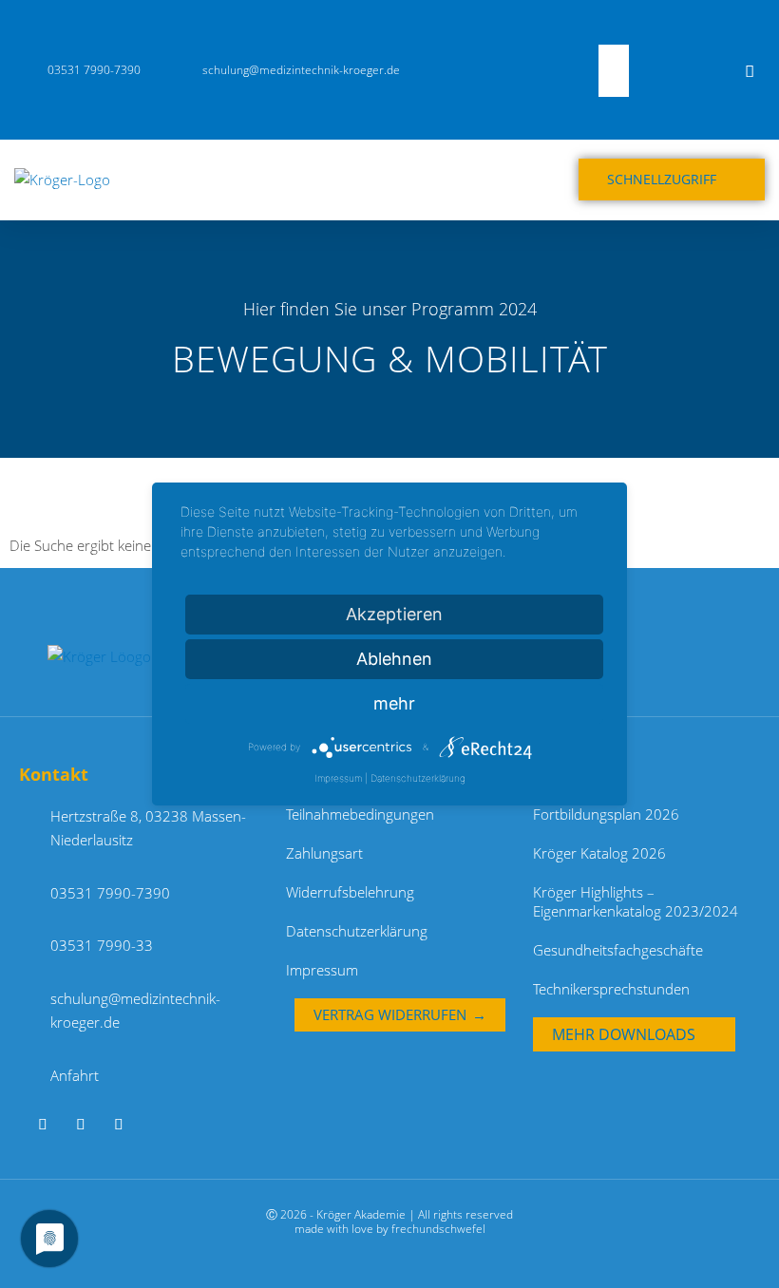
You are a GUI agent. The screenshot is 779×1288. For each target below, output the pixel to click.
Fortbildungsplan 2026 (606, 814)
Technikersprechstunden (611, 988)
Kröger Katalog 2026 (599, 852)
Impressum (322, 969)
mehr (394, 703)
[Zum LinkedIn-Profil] (50, 1123)
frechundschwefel (438, 1229)
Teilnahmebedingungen (360, 814)
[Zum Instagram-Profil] (126, 1123)
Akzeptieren (394, 614)
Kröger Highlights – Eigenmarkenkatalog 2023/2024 (635, 901)
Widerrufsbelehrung (350, 891)
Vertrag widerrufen (390, 1014)
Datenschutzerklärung (357, 930)
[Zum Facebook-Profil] (88, 1123)
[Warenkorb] (711, 71)
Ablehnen (394, 659)
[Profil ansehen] (752, 71)
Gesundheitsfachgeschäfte (618, 949)
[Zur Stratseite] (116, 655)
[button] (603, 32)
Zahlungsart (324, 852)
